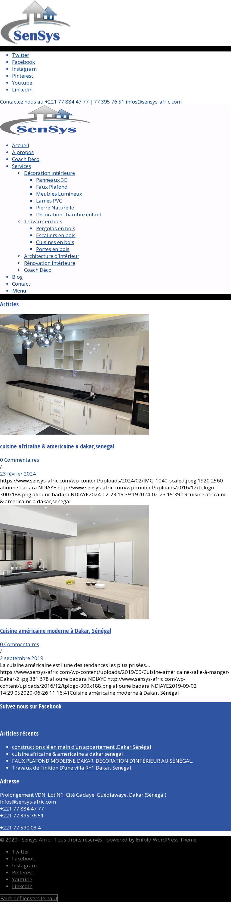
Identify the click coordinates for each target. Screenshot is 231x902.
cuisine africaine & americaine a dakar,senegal (57, 446)
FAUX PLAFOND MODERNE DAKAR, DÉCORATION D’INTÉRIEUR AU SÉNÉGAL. (102, 760)
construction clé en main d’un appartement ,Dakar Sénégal (81, 746)
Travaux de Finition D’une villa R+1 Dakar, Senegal (71, 767)
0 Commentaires (19, 459)
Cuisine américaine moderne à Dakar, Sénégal (55, 631)
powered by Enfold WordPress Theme (151, 839)
